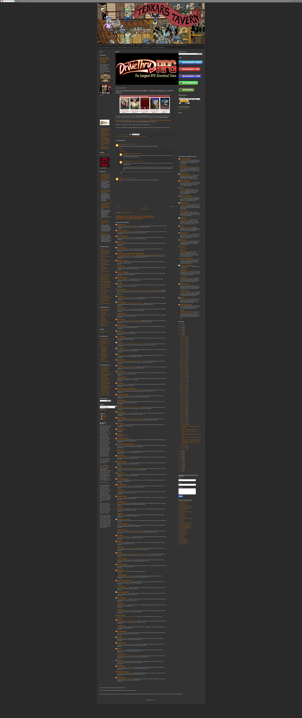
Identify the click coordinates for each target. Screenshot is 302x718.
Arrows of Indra (104, 346)
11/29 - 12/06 (184, 343)
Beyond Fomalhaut (121, 289)
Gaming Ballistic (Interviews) (186, 511)
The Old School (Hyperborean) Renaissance (126, 366)
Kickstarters (124, 45)
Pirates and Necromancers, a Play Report (125, 485)
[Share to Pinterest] (139, 134)
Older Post (171, 206)
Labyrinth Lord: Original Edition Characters (104, 356)
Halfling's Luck (120, 547)
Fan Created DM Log (105, 394)
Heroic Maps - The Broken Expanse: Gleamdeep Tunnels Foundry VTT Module (105, 139)
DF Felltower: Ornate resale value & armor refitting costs (128, 225)
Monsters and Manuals (122, 236)
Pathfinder (137, 136)
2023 (181, 329)
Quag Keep (119, 433)
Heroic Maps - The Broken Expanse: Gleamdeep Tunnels (105, 147)
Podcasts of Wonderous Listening (107, 47)
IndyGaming (120, 507)
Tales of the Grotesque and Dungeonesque (106, 282)
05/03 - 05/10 (184, 398)
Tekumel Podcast (183, 539)
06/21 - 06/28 (184, 386)
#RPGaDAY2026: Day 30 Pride (186, 175)
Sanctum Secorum (184, 532)
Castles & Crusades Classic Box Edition (189, 429)
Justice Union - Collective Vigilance (124, 284)
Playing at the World (121, 461)
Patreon (139, 45)
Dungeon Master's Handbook (186, 507)
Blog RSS (182, 310)
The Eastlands (104, 294)
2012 (181, 464)
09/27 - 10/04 (184, 360)
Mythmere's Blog (184, 283)
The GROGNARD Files (184, 542)
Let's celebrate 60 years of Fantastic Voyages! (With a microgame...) (130, 303)
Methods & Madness (121, 325)
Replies (122, 151)
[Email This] (133, 134)
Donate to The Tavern (184, 109)
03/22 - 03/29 (184, 409)
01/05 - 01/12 (184, 449)
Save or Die (182, 535)
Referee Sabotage (120, 401)
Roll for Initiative (183, 529)
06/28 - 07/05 (184, 384)
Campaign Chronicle (121, 574)
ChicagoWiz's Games (122, 496)
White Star (132, 45)
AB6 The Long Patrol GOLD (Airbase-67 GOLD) (105, 143)
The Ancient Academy (105, 285)
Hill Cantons (120, 365)
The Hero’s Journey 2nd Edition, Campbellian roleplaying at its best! (130, 530)
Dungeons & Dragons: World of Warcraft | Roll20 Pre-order (106, 130)
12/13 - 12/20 (184, 340)
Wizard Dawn (104, 324)
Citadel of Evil (104, 259)
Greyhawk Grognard (121, 313)
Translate (105, 410)
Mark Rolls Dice (120, 660)
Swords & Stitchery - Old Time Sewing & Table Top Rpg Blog (130, 253)
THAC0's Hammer (183, 540)
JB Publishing (120, 535)
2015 (181, 458)
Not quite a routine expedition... (186, 266)
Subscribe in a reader (104, 154)
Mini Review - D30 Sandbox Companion (105, 234)
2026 (181, 323)
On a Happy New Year (121, 424)
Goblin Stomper (120, 603)
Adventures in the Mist (121, 267)
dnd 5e (120, 136)
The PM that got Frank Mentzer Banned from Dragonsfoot (105, 191)
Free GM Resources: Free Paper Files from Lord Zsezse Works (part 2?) (131, 343)
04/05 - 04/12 (184, 406)
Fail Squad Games (121, 586)
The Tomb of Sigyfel (105, 303)
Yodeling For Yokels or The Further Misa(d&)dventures (127, 655)
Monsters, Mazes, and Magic (186, 258)
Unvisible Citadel (121, 666)
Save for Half (182, 534)
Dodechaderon (104, 320)
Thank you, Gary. (183, 248)
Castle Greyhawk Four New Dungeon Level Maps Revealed (128, 389)
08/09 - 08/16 (184, 373)
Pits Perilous (120, 331)
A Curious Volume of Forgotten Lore (105, 339)
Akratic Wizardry (121, 319)
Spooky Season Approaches (122, 279)
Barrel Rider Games (148, 45)
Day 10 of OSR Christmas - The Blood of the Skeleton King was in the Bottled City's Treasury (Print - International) (106, 177)
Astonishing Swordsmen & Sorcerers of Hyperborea (104, 350)
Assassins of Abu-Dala (106, 250)
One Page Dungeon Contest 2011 (105, 276)
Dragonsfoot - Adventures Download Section (106, 264)
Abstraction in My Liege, (122, 384)
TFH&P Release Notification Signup (187, 271)
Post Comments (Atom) (126, 212)
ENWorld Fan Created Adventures (105, 380)
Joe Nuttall (125, 153)
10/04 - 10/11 (184, 358)
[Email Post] (130, 134)
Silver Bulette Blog (121, 597)
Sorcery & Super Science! (123, 438)
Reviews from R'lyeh (122, 230)
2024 (181, 327)
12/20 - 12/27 (184, 338)
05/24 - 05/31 (184, 393)
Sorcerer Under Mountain (186, 196)
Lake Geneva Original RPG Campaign (125, 444)
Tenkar (104, 418)
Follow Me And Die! (121, 307)
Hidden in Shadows (121, 417)
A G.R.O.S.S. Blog (121, 677)
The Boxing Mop (126, 161)
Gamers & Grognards (122, 558)
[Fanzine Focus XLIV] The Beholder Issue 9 (125, 231)
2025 (181, 325)
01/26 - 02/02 (184, 424)
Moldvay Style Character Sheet (104, 377)
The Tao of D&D (120, 411)
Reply (120, 148)
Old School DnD (120, 570)
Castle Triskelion (121, 615)
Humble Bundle (120, 217)
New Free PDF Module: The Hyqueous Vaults (126, 667)
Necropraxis (120, 513)
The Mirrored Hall (105, 299)
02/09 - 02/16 (184, 421)
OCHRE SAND (120, 542)
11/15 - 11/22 (184, 347)
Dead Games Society (184, 505)
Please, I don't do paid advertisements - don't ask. (189, 285)
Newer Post (118, 206)
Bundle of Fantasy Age (121, 661)
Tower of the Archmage (122, 272)
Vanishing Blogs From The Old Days (124, 309)
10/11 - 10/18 (184, 356)
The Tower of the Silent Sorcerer (187, 265)
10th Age (103, 248)
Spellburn (182, 537)
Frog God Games (145, 47)
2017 (181, 454)
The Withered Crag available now (123, 581)
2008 (181, 471)
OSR (130, 136)
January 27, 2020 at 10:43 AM (128, 178)
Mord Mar (119, 648)
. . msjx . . (182, 226)
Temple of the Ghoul (105, 284)
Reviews (117, 45)
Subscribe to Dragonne (121, 314)
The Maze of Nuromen (106, 297)
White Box (119, 637)
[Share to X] (136, 134)
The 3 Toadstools (121, 336)
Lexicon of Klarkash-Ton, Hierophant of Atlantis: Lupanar (128, 468)
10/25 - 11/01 (184, 352)
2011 (181, 466)
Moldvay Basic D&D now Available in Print (125, 378)
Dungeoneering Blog (121, 571)
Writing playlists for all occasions (123, 474)
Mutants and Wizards (121, 439)
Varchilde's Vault (121, 455)
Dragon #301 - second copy (122, 435)
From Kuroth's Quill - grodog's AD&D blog (126, 388)
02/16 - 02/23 (184, 419)
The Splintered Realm (185, 158)
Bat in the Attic (120, 296)
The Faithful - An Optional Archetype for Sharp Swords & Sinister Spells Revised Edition (134, 554)
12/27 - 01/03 (184, 336)
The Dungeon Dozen (121, 643)
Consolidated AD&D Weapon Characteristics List (126, 395)
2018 (181, 453)
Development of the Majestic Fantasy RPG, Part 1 (127, 297)
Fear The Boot (183, 510)
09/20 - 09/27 (184, 362)
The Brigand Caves (105, 290)
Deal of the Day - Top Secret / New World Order (191, 440)
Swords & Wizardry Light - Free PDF (164, 45)
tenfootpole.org (120, 266)
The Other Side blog (121, 247)
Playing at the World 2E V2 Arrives (123, 462)
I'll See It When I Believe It (123, 478)
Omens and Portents (121, 529)
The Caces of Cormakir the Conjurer (106, 292)
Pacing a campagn (121, 243)
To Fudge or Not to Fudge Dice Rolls (187, 259)
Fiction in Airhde (120, 565)
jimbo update (119, 430)
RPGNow (151, 216)
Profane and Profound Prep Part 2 (123, 610)
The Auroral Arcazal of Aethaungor (105, 288)
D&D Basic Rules (104, 367)
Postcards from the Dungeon (186, 523)
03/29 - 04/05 (184, 408)
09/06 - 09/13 (184, 365)
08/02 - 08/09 (184, 375)
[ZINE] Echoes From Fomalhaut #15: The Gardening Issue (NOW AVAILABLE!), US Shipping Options (136, 290)
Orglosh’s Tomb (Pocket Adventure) (105, 391)
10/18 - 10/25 (184, 354)
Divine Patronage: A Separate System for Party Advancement (129, 407)
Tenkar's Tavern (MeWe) (158, 47)
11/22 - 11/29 (184, 345)
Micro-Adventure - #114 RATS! (123, 372)
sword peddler (183, 270)
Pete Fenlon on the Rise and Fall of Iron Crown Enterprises (128, 320)
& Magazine (103, 317)
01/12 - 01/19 (184, 447)
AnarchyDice (120, 609)
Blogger (153, 700)
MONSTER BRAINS (121, 502)
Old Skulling (120, 552)
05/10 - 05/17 (184, 397)
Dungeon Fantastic (121, 224)
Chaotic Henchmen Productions (124, 580)
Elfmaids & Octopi (121, 242)
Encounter (103, 319)
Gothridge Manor (121, 371)
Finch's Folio (120, 619)
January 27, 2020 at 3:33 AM (134, 153)
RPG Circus (182, 531)
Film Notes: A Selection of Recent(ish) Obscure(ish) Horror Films (129, 361)
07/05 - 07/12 (184, 382)
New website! (120, 626)
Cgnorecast (182, 503)
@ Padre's (182, 246)
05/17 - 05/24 (184, 395)
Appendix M (120, 541)
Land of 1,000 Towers (105, 274)
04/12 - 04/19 (184, 404)
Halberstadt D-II (120, 261)
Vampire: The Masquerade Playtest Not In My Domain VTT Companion (106, 134)
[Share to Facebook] (137, 134)
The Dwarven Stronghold (185, 304)
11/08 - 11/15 (184, 349)
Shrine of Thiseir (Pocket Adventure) (105, 386)
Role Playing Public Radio (185, 526)
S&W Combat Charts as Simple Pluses (105, 310)
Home (145, 206)
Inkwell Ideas (183, 165)
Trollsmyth (119, 467)
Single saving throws (121, 326)
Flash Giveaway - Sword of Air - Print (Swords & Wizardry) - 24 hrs (105, 222)
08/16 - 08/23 (184, 371)
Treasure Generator (105, 393)
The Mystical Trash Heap (122, 394)
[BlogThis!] (134, 134)
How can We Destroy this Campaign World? (125, 644)
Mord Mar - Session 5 (121, 649)
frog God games (125, 136)
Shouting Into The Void (122, 260)
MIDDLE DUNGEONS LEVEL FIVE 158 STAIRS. (126, 616)
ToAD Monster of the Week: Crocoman (124, 536)
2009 (181, 469)
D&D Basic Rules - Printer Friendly (105, 369)
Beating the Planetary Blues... (123, 332)
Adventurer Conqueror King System (106, 341)
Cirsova (182, 187)
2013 (181, 462)
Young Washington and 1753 (122, 355)
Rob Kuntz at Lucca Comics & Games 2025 (125, 445)
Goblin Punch (120, 406)
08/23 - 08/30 (184, 369)
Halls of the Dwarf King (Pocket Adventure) (106, 388)
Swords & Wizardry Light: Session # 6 (124, 678)
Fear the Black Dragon (184, 508)
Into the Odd (120, 283)
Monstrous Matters (121, 302)
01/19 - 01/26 (184, 445)
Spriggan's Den (120, 450)
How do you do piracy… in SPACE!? (124, 451)
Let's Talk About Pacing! (122, 604)
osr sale (132, 136)
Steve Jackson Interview (122, 525)
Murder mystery (120, 338)
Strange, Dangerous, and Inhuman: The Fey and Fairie (127, 548)
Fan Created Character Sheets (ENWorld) (106, 375)
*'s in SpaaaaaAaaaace (121, 491)
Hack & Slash (120, 423)
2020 (181, 334)
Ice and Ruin (120, 383)
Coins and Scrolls (121, 359)
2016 (181, 456)
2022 (181, 331)
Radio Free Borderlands (185, 524)
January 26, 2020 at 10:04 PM (128, 144)
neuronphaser (120, 625)
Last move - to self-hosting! (122, 497)
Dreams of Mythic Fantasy (123, 592)
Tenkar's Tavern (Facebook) (106, 45)
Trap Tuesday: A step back (122, 599)
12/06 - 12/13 (184, 341)
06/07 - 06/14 (184, 389)
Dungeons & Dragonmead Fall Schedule (125, 559)
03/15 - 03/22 (184, 411)
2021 (181, 332)
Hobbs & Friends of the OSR (186, 518)
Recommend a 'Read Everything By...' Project (126, 237)
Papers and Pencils (121, 400)
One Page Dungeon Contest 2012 (105, 279)
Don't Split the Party (121, 484)
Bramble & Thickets (121, 654)
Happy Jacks (182, 515)
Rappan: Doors (120, 273)
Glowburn (182, 513)
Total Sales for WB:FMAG (122, 638)
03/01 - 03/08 (184, 415)
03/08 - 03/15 (184, 413)
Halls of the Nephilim (121, 277)
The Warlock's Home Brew (123, 671)
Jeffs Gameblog (120, 429)
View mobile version (144, 209)
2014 (181, 460)
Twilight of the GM (121, 490)
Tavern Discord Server (181, 45)
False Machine (120, 348)
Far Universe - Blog (184, 290)
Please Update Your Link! (122, 632)
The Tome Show (183, 543)
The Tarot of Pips (120, 480)
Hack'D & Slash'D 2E (184, 160)
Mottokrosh (182, 250)
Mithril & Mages (104, 325)
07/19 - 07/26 (184, 378)
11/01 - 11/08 (184, 351)
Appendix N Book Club (184, 502)
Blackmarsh (103, 254)
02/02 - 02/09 (184, 422)
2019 (181, 451)
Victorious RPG (120, 473)
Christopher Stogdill (105, 416)
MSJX (118, 354)
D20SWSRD (103, 312)
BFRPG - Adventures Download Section (105, 253)
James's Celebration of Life (122, 593)
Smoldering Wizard (121, 377)
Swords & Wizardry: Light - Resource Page (128, 47)
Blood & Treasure (105, 353)
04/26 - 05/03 (184, 400)
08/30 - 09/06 (184, 367)
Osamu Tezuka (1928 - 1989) (123, 503)
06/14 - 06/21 (184, 387)
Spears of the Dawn (105, 361)
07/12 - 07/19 (184, 380)
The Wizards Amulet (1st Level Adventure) (105, 383)
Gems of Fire (103, 267)
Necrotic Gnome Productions (123, 519)
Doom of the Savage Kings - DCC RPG (105, 261)
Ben (120, 144)
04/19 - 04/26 (184, 402)
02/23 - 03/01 (184, 417)
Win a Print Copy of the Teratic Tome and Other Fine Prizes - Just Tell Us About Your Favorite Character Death (106, 206)
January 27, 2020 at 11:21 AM (137, 161)
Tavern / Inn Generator (106, 322)
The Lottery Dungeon (105, 296)
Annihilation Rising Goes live (122, 587)
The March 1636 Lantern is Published (124, 413)
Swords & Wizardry (104, 466)
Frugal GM (119, 342)
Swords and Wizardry (143, 136)
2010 (181, 467)
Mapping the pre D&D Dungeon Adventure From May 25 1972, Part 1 (130, 418)
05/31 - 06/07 (184, 391)
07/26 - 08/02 (184, 376)
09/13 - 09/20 (184, 363)
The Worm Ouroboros (121, 514)
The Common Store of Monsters (123, 349)
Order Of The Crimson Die (123, 524)
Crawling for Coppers (122, 564)
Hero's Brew (182, 516)
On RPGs (182, 519)
